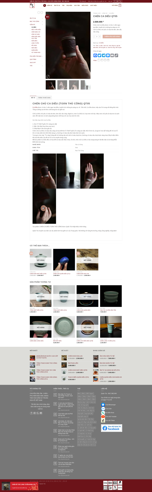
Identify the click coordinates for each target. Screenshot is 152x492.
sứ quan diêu (81, 430)
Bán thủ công (81, 402)
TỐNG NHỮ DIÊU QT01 (36, 310)
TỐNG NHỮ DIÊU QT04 (60, 310)
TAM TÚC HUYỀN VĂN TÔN (108, 310)
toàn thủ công (111, 47)
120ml (88, 396)
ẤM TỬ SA (33, 18)
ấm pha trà (86, 445)
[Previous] (48, 45)
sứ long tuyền (91, 427)
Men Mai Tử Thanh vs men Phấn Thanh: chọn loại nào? (65, 395)
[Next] (87, 45)
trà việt (79, 442)
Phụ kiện (69, 5)
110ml (84, 396)
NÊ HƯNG (34, 45)
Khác (95, 60)
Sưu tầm (77, 5)
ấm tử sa (93, 445)
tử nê (90, 442)
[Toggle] (42, 18)
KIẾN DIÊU (34, 40)
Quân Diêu (80, 425)
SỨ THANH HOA (35, 52)
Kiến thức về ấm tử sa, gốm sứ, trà (97, 1)
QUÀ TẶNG (33, 59)
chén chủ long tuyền (83, 405)
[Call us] (120, 1)
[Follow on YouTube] (40, 413)
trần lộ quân (118, 47)
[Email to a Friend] (105, 59)
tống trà (85, 442)
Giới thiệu (93, 5)
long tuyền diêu (89, 413)
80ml (79, 393)
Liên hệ (110, 1)
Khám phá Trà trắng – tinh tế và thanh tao (66, 439)
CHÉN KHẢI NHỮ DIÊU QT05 (38, 273)
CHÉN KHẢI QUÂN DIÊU (83, 310)
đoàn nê (80, 445)
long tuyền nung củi (83, 416)
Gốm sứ (49, 5)
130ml (93, 396)
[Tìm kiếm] (44, 5)
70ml (97, 45)
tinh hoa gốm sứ (103, 47)
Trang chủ (96, 13)
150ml (84, 399)
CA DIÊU (33, 27)
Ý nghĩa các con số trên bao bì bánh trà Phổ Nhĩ (65, 456)
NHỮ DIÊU (34, 47)
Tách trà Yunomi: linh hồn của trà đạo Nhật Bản (66, 463)
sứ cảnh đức (88, 425)
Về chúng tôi (83, 1)
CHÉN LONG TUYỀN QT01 (107, 341)
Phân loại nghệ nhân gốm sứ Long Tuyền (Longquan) (66, 448)
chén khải (91, 408)
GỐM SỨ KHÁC (35, 34)
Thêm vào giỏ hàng (112, 36)
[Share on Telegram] (108, 59)
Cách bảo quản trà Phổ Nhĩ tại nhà (65, 414)
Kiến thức (85, 5)
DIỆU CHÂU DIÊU (36, 29)
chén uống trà (112, 45)
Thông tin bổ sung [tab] (44, 97)
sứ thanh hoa (89, 430)
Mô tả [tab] (33, 97)
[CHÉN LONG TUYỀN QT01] (111, 327)
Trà (63, 5)
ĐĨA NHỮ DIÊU (57, 341)
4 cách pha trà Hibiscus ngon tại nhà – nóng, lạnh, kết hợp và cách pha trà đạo (66, 405)
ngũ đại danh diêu (82, 419)
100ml (79, 396)
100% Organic (89, 393)
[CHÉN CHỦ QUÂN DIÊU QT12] (64, 260)
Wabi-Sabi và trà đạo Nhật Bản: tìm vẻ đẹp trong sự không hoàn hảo (66, 431)
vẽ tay (94, 442)
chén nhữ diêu (81, 410)
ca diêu (101, 45)
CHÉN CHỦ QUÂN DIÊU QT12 (61, 273)
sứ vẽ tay (88, 433)
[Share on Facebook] (98, 59)
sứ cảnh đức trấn (82, 427)
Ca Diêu (35, 107)
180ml (93, 399)
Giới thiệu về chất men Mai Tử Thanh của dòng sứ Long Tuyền (65, 422)
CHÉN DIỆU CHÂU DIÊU (37, 341)
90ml (83, 393)
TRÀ (31, 65)
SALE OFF (33, 62)
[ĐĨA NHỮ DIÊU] (64, 327)
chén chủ (105, 45)
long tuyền (80, 413)
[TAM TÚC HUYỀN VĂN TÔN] (111, 296)
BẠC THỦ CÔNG (34, 21)
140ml (79, 399)
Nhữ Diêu (90, 419)
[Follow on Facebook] (114, 1)
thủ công (88, 436)
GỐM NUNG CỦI (35, 32)
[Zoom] (48, 76)
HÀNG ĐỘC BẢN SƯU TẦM (35, 37)
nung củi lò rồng (82, 422)
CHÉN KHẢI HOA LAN (83, 273)
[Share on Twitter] (101, 59)
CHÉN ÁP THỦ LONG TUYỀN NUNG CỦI (23, 484)
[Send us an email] (117, 1)
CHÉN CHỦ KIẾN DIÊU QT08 (85, 341)
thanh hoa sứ (81, 436)
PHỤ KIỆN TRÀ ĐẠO (35, 56)
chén (87, 402)
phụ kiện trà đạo (92, 422)
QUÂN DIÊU (34, 50)
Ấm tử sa (57, 5)
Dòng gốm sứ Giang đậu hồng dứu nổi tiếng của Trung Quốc (66, 471)
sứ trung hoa (81, 433)
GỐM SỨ (32, 24)
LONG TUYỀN (35, 43)
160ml (88, 399)
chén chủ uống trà (82, 408)
